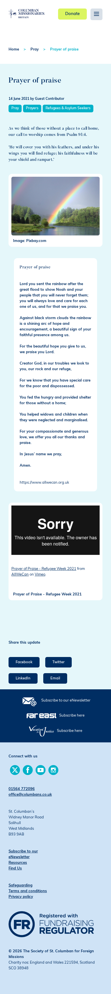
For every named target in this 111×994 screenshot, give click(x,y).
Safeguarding (20, 885)
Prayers (32, 108)
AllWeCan (20, 574)
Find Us (15, 868)
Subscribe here (72, 715)
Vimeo (40, 574)
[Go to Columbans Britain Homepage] (26, 9)
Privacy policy (21, 897)
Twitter (58, 662)
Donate (72, 14)
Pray (34, 49)
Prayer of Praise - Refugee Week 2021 (43, 569)
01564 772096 (22, 789)
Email (55, 678)
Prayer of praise (64, 49)
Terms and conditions (28, 891)
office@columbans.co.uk (30, 795)
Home (14, 49)
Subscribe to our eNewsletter (66, 700)
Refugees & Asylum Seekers (68, 108)
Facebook (24, 662)
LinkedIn (23, 678)
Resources (18, 863)
